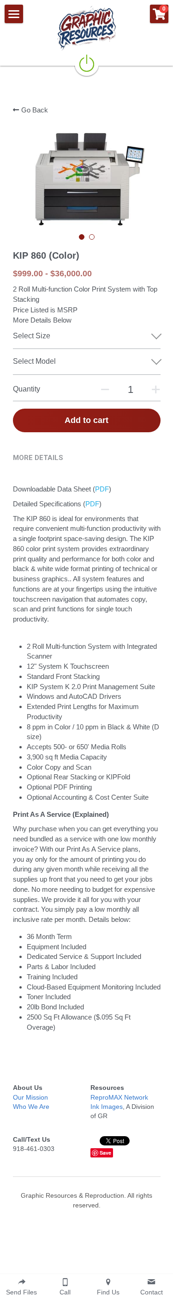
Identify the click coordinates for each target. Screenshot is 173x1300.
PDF (102, 489)
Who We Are (31, 1106)
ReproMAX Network (119, 1097)
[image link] (86, 28)
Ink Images (106, 1106)
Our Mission (30, 1097)
